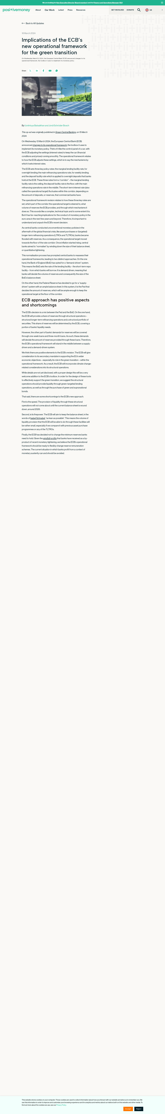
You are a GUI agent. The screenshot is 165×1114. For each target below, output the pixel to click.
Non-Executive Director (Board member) (72, 3)
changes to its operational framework (50, 145)
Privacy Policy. (61, 1105)
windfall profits (50, 438)
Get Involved (117, 10)
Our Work (50, 10)
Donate (130, 10)
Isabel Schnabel (37, 418)
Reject (138, 1109)
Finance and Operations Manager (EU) (108, 3)
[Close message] (162, 2)
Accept (128, 1109)
